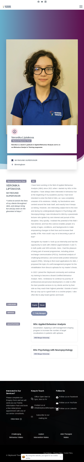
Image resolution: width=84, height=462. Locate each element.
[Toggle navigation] (81, 6)
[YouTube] (42, 2)
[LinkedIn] (45, 2)
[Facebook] (38, 2)
